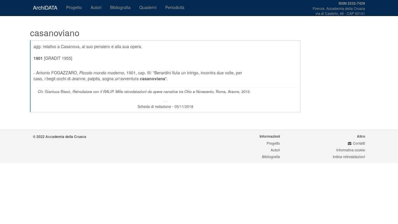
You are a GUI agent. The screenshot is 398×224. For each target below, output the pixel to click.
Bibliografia (120, 7)
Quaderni (147, 7)
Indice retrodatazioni (349, 156)
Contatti (359, 143)
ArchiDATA (45, 7)
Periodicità (174, 7)
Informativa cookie (350, 149)
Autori (96, 7)
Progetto (74, 7)
